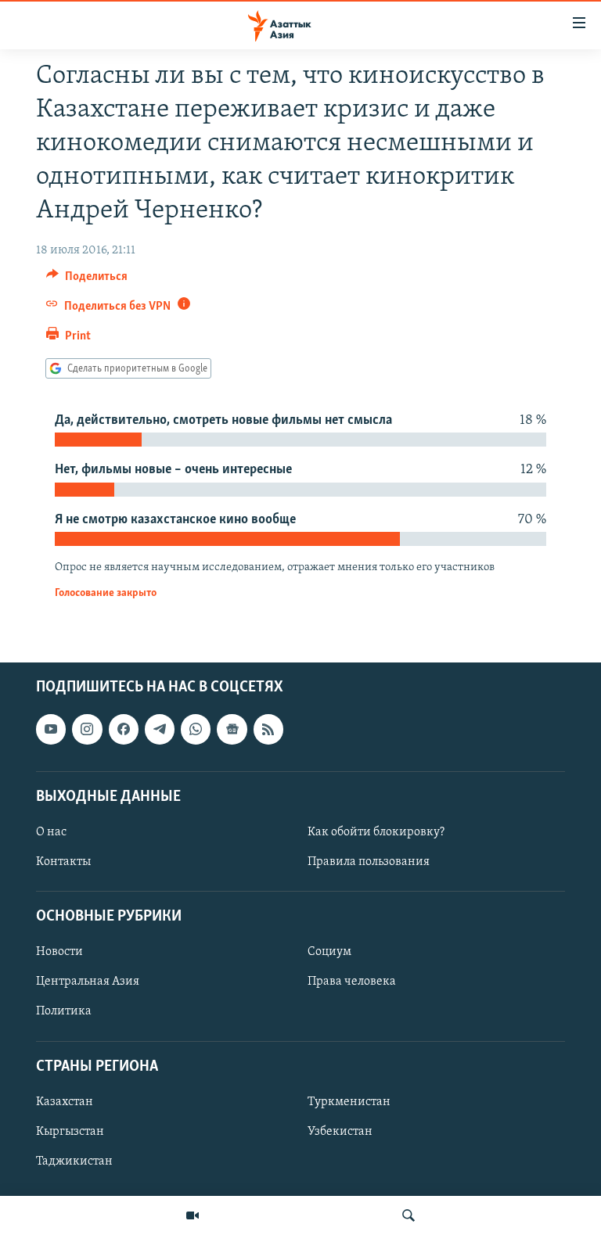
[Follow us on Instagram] (87, 730)
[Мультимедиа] (192, 1215)
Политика (64, 1012)
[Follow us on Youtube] (51, 730)
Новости (59, 952)
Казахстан (64, 1102)
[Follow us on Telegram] (160, 730)
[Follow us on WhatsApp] (196, 730)
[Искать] (408, 1215)
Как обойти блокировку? (376, 832)
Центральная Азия (87, 982)
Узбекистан (340, 1132)
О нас (51, 832)
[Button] (87, 280)
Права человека (352, 982)
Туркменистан (349, 1102)
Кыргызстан (70, 1132)
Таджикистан (74, 1161)
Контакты (63, 862)
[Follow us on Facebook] (124, 730)
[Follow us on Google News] (232, 730)
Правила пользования (369, 862)
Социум (329, 952)
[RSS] (268, 730)
